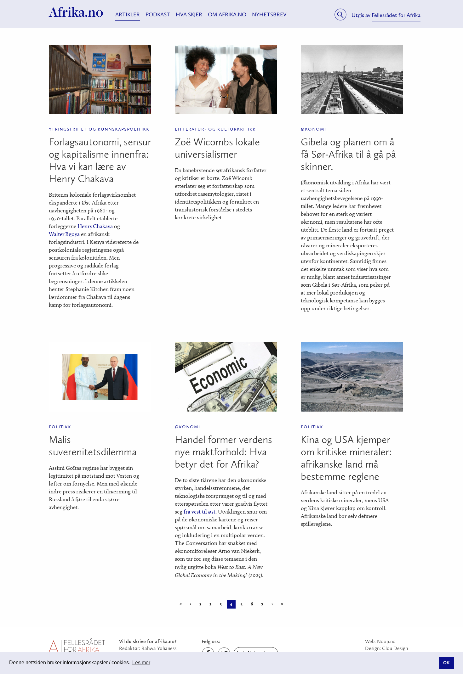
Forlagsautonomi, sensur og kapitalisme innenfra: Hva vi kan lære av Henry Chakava (100, 160)
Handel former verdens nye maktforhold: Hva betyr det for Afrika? (223, 451)
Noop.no (386, 641)
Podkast (158, 14)
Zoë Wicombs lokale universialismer (217, 148)
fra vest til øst (199, 511)
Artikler (127, 14)
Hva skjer (189, 14)
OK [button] (446, 662)
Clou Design (395, 648)
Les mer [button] (141, 662)
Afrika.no (76, 12)
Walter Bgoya (64, 234)
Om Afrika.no (227, 14)
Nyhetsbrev (269, 14)
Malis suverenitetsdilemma (93, 445)
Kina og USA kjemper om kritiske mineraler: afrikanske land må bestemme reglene (346, 458)
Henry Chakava (95, 226)
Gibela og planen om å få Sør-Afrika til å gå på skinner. (348, 154)
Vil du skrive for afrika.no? (147, 641)
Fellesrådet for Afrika (396, 15)
